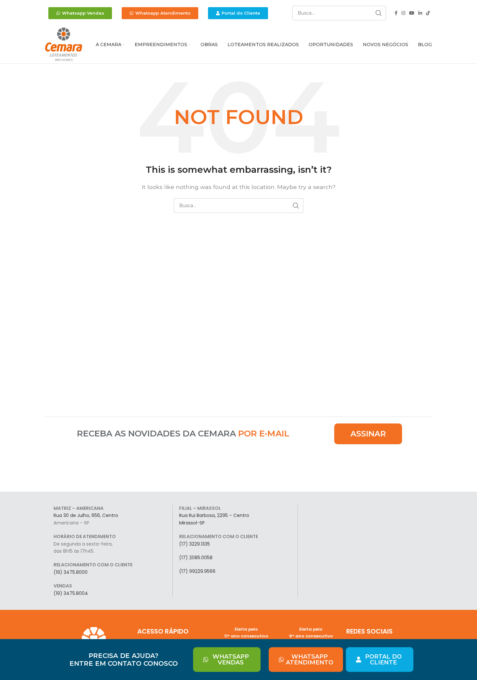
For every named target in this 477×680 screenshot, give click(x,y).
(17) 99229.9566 (197, 571)
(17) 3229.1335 (194, 544)
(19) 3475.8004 (71, 593)
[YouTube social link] (411, 13)
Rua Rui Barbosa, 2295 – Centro (214, 515)
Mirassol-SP (192, 523)
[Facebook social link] (396, 13)
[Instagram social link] (403, 13)
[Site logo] (63, 44)
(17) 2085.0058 (196, 557)
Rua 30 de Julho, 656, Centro (86, 515)
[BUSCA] (378, 13)
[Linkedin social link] (420, 13)
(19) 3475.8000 (71, 572)
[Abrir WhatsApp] (461, 664)
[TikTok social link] (428, 13)
